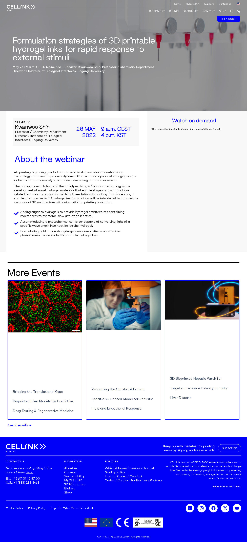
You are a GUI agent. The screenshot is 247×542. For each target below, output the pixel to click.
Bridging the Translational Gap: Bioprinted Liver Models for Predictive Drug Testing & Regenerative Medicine (43, 401)
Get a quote (228, 18)
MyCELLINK (192, 3)
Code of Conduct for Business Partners (133, 480)
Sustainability (74, 476)
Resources (190, 10)
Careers (70, 472)
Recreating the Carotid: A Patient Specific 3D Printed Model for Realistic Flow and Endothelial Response (122, 398)
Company (208, 10)
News (177, 3)
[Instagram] (201, 508)
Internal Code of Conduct (123, 476)
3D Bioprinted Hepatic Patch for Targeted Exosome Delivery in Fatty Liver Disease (199, 388)
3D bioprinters (74, 484)
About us (70, 468)
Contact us (225, 3)
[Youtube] (237, 508)
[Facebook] (213, 508)
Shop (222, 10)
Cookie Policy (14, 508)
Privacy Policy (37, 508)
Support (209, 3)
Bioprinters (157, 10)
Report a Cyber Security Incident (72, 508)
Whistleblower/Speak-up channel (129, 468)
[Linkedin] (190, 508)
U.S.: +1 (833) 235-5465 (22, 482)
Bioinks (174, 10)
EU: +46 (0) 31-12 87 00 (23, 478)
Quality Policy (115, 472)
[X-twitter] (225, 508)
